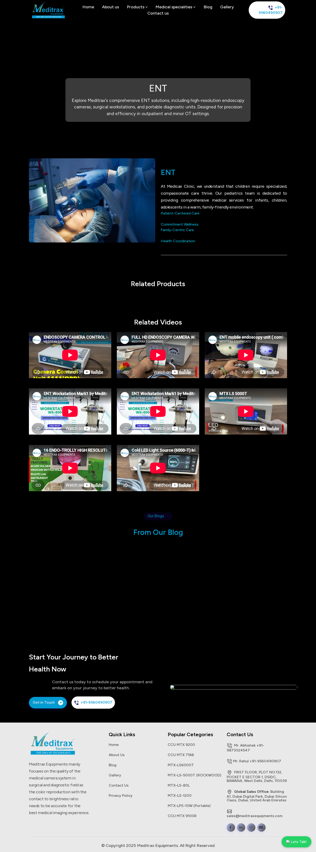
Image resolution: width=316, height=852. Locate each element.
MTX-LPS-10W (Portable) (189, 805)
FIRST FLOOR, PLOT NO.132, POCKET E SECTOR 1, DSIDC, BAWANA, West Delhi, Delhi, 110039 (257, 776)
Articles (67, 573)
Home (88, 6)
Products (136, 6)
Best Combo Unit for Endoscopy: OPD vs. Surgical (89, 585)
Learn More (67, 606)
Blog (208, 6)
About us (110, 6)
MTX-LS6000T (181, 765)
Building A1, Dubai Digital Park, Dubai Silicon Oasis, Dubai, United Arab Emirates (257, 795)
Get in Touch (44, 702)
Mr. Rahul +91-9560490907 (257, 761)
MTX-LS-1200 (180, 795)
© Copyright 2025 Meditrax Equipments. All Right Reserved (158, 845)
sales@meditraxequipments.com (254, 816)
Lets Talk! (299, 842)
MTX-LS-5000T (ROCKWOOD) (194, 775)
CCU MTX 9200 (181, 744)
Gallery (227, 6)
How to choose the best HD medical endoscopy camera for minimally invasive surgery (176, 588)
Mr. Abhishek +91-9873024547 (245, 747)
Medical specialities (174, 6)
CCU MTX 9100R (182, 816)
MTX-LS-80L (179, 785)
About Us (117, 755)
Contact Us (119, 785)
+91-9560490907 (270, 10)
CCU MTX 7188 (181, 755)
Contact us (158, 13)
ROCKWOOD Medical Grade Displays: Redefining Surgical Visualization (261, 588)
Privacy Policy (121, 795)
